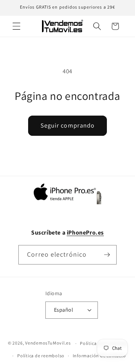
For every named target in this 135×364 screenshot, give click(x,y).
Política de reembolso (40, 355)
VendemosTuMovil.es (48, 343)
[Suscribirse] (107, 254)
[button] (17, 26)
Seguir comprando (67, 125)
